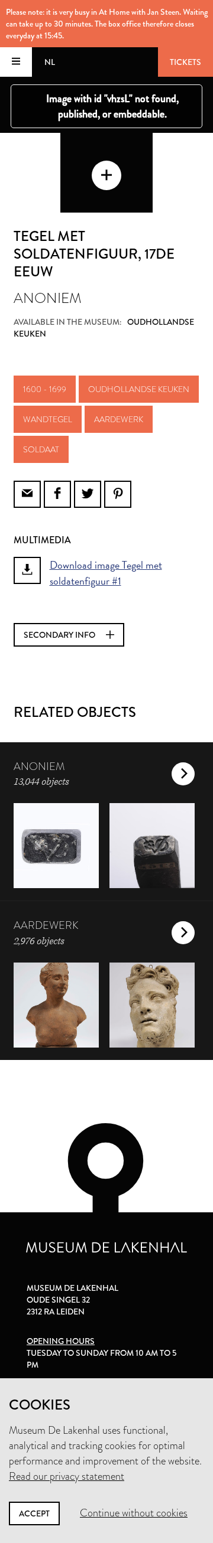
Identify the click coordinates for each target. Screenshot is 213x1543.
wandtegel (47, 419)
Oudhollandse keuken (138, 389)
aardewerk (118, 419)
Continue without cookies (134, 1513)
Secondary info (60, 635)
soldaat (41, 449)
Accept (34, 1513)
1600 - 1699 (44, 389)
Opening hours (61, 1341)
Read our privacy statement (66, 1476)
